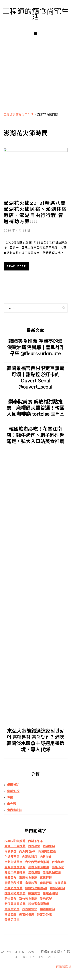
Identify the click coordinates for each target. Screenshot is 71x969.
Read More (16, 266)
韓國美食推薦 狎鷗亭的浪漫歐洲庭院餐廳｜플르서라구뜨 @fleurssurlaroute (35, 347)
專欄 (10, 797)
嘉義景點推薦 (52, 872)
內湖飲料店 (29, 856)
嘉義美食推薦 (28, 877)
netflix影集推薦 (15, 841)
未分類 (11, 803)
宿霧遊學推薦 (14, 888)
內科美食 (46, 856)
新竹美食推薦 (28, 898)
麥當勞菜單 (12, 919)
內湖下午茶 (35, 841)
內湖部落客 (12, 856)
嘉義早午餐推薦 (15, 872)
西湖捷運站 (29, 909)
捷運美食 (34, 893)
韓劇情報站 (47, 909)
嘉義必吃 (58, 867)
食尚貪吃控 (14, 810)
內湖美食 (11, 851)
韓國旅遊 (11, 914)
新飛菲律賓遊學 (15, 904)
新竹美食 (11, 898)
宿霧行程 (46, 883)
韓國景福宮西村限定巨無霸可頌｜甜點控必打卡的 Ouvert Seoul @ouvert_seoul (35, 377)
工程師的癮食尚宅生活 (35, 14)
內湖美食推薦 (47, 851)
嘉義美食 (11, 877)
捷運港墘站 (57, 888)
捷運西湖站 (50, 893)
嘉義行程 (46, 877)
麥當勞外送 (44, 914)
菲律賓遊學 (12, 909)
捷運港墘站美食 (15, 893)
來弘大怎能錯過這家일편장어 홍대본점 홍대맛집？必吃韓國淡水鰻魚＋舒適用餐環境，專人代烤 (35, 740)
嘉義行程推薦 (14, 883)
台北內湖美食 (14, 862)
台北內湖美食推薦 (37, 862)
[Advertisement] (35, 73)
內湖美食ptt (27, 851)
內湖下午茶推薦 (15, 846)
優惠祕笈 (13, 784)
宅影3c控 (13, 791)
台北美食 (58, 862)
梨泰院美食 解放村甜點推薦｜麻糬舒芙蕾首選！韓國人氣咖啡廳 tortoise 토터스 (35, 408)
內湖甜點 (49, 846)
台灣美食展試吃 (15, 867)
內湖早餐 (34, 846)
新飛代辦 (46, 898)
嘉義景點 (34, 872)
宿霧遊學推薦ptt (36, 888)
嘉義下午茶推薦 (38, 867)
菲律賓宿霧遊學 (38, 904)
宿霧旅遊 (31, 883)
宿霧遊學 (60, 883)
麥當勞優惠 (26, 914)
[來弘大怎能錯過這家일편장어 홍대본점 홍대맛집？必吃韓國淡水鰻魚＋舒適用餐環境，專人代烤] (36, 722)
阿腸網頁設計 (63, 966)
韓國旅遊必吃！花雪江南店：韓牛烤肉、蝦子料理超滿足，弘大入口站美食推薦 (35, 435)
